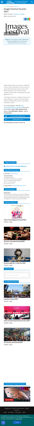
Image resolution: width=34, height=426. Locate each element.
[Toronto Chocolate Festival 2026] (17, 233)
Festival (11, 6)
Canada (7, 6)
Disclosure (18, 412)
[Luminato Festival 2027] (17, 291)
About (24, 412)
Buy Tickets (11, 412)
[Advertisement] (17, 64)
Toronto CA (16, 6)
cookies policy (18, 419)
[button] (3, 422)
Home (5, 412)
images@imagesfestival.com (19, 185)
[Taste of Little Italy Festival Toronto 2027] (17, 313)
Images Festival (14, 173)
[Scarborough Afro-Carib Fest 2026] (17, 255)
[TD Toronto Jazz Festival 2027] (17, 334)
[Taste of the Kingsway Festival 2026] (17, 212)
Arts (5, 6)
